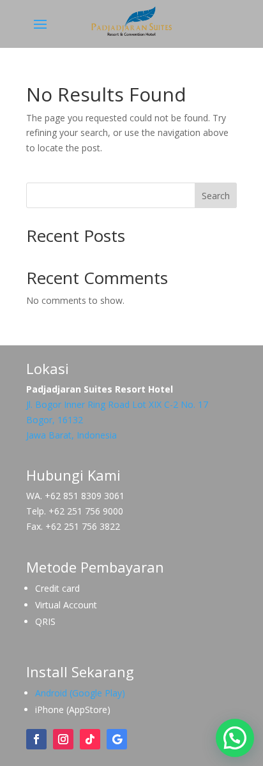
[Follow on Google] (117, 739)
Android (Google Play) (80, 693)
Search (216, 196)
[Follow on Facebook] (36, 739)
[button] (235, 738)
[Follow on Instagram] (63, 739)
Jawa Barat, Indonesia (71, 435)
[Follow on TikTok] (90, 739)
